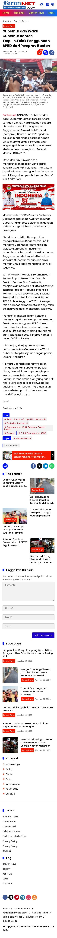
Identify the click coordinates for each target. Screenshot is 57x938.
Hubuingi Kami (10, 816)
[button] (42, 5)
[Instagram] (28, 897)
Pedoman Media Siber (15, 836)
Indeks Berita (9, 821)
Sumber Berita (11, 445)
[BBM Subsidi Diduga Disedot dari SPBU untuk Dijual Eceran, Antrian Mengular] (42, 545)
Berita (9, 769)
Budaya (10, 779)
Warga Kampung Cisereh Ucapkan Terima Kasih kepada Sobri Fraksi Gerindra (42, 500)
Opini (5, 878)
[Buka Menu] (47, 5)
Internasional (13, 784)
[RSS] (34, 897)
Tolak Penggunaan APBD (33, 433)
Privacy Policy (10, 841)
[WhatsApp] (51, 466)
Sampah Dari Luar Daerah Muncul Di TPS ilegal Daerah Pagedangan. (15, 542)
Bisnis (9, 774)
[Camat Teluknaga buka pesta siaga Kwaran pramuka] (15, 516)
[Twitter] (39, 466)
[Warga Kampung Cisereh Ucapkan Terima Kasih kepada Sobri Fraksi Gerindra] (42, 486)
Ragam (6, 868)
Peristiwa (7, 873)
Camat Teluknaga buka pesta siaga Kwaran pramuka (13, 529)
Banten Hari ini (23, 438)
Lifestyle (10, 793)
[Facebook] (33, 466)
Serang (10, 433)
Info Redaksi (9, 826)
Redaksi (7, 851)
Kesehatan (12, 789)
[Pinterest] (16, 897)
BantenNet (7, 52)
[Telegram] (45, 466)
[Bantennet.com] (19, 4)
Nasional (7, 883)
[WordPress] (22, 897)
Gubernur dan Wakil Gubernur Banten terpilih (24, 428)
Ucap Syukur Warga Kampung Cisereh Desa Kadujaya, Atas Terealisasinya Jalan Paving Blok (14, 483)
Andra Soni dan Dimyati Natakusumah (26, 419)
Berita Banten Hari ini (17, 423)
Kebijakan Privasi (11, 831)
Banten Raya (9, 26)
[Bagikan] (51, 52)
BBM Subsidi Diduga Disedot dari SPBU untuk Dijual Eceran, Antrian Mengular (41, 559)
